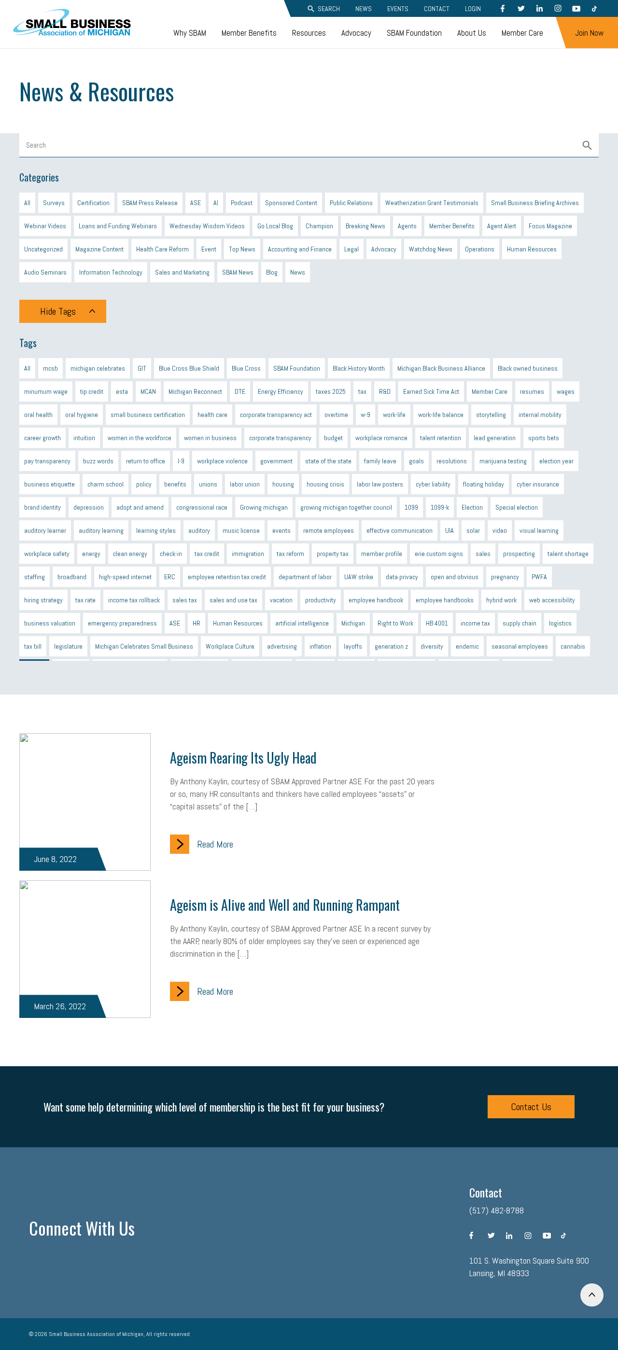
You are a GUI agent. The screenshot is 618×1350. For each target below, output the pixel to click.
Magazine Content (99, 249)
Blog (272, 272)
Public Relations (351, 202)
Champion (319, 226)
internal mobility (540, 414)
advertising (282, 646)
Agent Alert (501, 226)
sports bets (543, 437)
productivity (320, 600)
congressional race (201, 507)
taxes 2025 (331, 391)
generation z (391, 646)
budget (333, 437)
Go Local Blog (275, 226)
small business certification (148, 414)
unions (208, 484)
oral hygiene (81, 414)
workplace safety (47, 553)
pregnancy (505, 576)
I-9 (181, 461)
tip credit (91, 391)
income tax (475, 623)
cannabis (573, 646)
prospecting (519, 553)
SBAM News (237, 272)
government (276, 461)
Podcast (242, 202)
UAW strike (358, 576)
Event (208, 249)
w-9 (365, 414)
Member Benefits (249, 33)
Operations (479, 249)
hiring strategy (43, 600)
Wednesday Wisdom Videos (207, 226)
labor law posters (380, 484)
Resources (309, 33)
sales (483, 553)
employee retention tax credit (227, 576)
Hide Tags (58, 311)
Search (329, 8)
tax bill (33, 646)
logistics (560, 623)
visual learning (539, 530)
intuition (84, 437)
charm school (105, 484)
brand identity (42, 507)
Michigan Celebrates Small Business (144, 646)
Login (473, 8)
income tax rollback (134, 600)
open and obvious (454, 576)
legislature (68, 646)
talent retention (440, 437)
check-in (171, 553)
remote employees (328, 530)
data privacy (402, 576)
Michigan (353, 623)
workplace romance (381, 437)
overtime (336, 414)
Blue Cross (246, 368)
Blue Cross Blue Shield (189, 368)
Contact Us (531, 1106)
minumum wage (46, 391)
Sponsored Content (291, 202)
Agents (407, 226)
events (281, 530)
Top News (242, 249)
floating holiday (483, 484)
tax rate (85, 600)
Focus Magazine (550, 226)
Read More (215, 844)
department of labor (305, 576)
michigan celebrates (97, 368)
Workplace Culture (230, 646)
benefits (175, 484)
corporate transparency (280, 437)
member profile (381, 553)
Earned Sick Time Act (431, 391)
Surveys (54, 202)
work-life (394, 414)
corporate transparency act (276, 414)
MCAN (148, 391)
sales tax (184, 600)
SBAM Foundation (414, 33)
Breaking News (365, 226)
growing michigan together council (346, 507)
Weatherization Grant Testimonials (431, 202)
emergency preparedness (122, 623)
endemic (467, 646)
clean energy (130, 553)
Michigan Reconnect (195, 391)
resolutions (451, 461)
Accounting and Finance (300, 249)
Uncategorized (43, 249)
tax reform (290, 553)
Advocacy (356, 33)
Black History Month (359, 368)
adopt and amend (140, 507)
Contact (436, 8)
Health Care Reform (162, 249)
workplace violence (222, 461)
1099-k (440, 507)
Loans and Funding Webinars (118, 226)
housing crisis (325, 484)
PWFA (539, 576)
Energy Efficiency (280, 391)
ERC (169, 576)
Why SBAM (189, 33)
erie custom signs (439, 553)
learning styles (156, 530)
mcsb (50, 368)
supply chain (519, 623)
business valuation (49, 623)
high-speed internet (125, 576)
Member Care (522, 33)
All (27, 202)
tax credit (207, 553)
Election (472, 507)
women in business (210, 437)
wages (566, 391)
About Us (471, 33)
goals (416, 461)
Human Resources (532, 249)
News (363, 8)
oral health (38, 414)
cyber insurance (538, 484)
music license (241, 530)
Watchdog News (430, 249)
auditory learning (101, 530)
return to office (145, 461)
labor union (245, 484)
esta (122, 391)
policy (144, 484)
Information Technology (110, 272)
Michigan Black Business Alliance (441, 368)
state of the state (328, 461)
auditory (199, 530)
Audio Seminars (45, 272)
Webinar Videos (45, 226)
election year (556, 461)
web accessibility (552, 600)
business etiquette (49, 484)
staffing (34, 576)
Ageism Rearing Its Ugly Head (243, 757)
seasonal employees (520, 646)
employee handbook (376, 600)
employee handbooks (445, 600)
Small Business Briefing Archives (535, 202)
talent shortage (568, 553)
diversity (432, 646)
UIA (449, 530)
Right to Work (395, 623)
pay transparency (47, 461)
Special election (516, 507)
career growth (42, 437)
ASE (195, 202)
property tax (333, 553)
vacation (281, 600)
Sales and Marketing (182, 272)
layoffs (353, 646)
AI (215, 202)
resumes (532, 391)
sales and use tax (233, 600)
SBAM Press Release (150, 202)
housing (283, 484)
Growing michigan (264, 507)
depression (88, 507)
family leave (380, 461)
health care (212, 414)
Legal (351, 249)
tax (362, 391)
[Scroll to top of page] (592, 1295)
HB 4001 (437, 623)
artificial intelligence (302, 623)
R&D (385, 391)
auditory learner (45, 530)
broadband (71, 576)
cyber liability (433, 484)
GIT (142, 368)
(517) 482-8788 (496, 1210)
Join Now (589, 33)
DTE (240, 391)
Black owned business (528, 368)
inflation (320, 646)
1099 (411, 507)
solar (473, 530)
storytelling (491, 414)
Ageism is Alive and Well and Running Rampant (285, 905)
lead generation (495, 437)
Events (397, 8)
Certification (93, 202)
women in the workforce (139, 437)
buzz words (98, 461)
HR (196, 623)
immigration (248, 553)
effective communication (399, 530)
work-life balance (441, 414)
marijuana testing (503, 461)
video (499, 530)
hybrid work (501, 600)
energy (91, 553)
